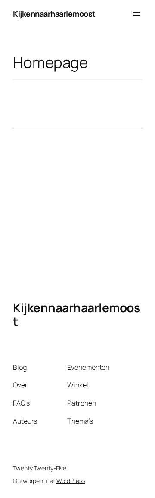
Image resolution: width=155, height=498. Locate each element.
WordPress (70, 480)
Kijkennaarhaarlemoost (54, 14)
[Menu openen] (137, 14)
